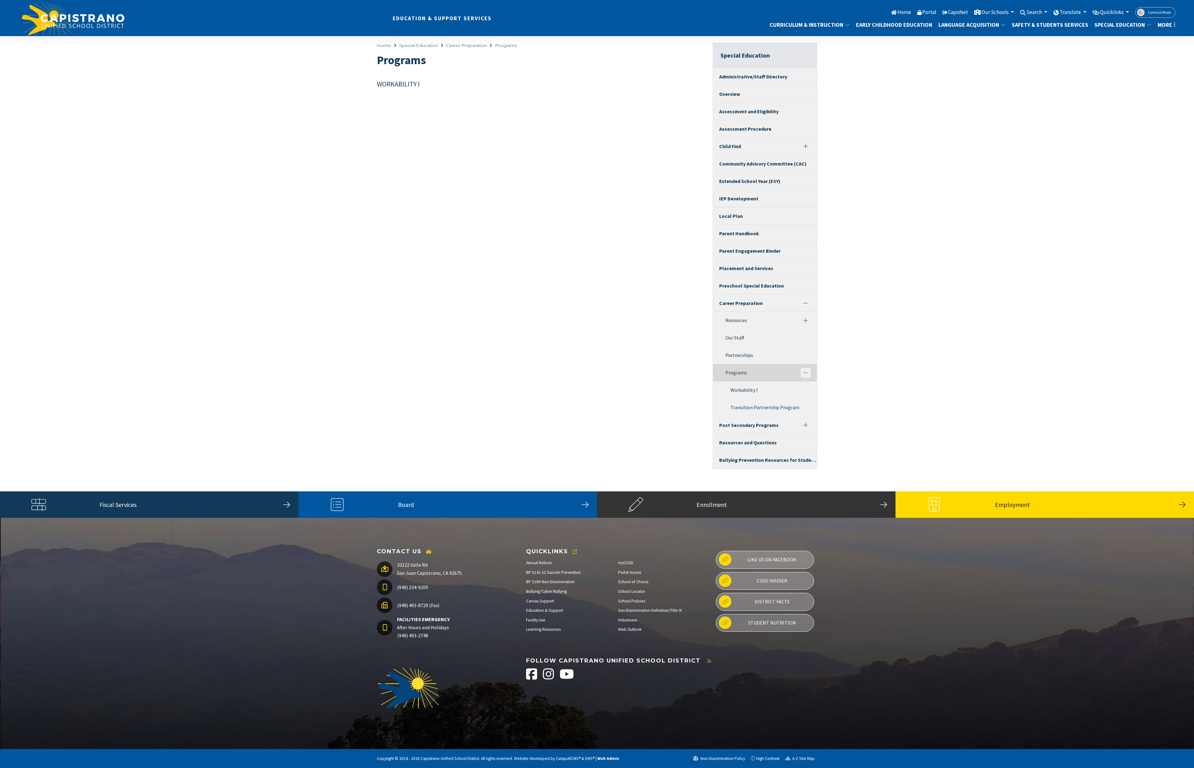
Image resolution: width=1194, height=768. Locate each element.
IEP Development (738, 198)
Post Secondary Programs (749, 425)
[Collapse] (806, 303)
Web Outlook (630, 629)
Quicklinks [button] (1112, 12)
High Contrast (768, 758)
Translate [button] (1071, 12)
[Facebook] (532, 677)
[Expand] (806, 146)
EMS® (590, 758)
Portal (929, 12)
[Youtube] (567, 677)
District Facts (772, 601)
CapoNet (958, 12)
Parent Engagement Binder (749, 251)
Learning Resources (543, 629)
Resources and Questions (748, 442)
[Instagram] (549, 677)
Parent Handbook (739, 233)
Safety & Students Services (1047, 24)
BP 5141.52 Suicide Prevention (553, 572)
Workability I (744, 390)
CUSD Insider (772, 581)
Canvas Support (540, 601)
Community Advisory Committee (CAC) (763, 164)
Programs (506, 45)
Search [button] (1034, 12)
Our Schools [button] (996, 12)
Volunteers (627, 620)
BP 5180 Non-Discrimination (550, 581)
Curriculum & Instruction (806, 24)
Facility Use (535, 620)
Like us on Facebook (771, 559)
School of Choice (633, 581)
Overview (729, 94)
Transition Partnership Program (764, 407)
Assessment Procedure (745, 129)
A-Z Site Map (803, 758)
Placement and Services (746, 268)
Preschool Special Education (751, 286)
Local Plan (731, 216)
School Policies (631, 601)
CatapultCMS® (568, 758)
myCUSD (625, 562)
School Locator (631, 591)
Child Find (730, 146)
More (1165, 24)
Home (904, 12)
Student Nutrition (772, 623)
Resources (736, 320)
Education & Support (544, 610)
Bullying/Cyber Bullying (546, 591)
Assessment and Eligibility (749, 111)
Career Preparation (466, 45)
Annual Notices (539, 562)
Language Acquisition (968, 24)
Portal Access (629, 572)
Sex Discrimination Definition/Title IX (650, 610)
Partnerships (739, 355)
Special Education (1119, 24)
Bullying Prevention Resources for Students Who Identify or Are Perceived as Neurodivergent (768, 460)
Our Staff (734, 338)
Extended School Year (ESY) (749, 181)
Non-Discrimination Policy (722, 758)
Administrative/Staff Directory (753, 76)
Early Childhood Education (891, 24)
